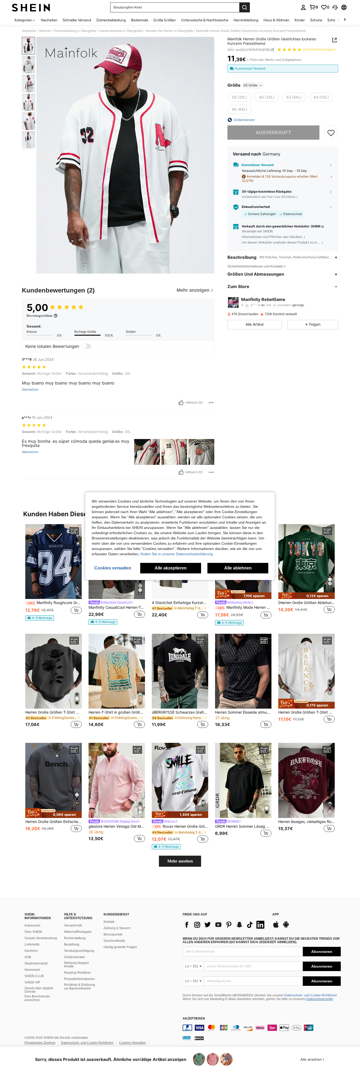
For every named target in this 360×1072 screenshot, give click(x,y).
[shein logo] (31, 7)
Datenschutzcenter (319, 999)
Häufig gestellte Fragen (120, 947)
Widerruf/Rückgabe (78, 932)
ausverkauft (273, 132)
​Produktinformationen (79, 979)
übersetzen (30, 389)
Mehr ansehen (180, 861)
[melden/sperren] (211, 402)
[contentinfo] (262, 1028)
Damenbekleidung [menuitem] (111, 20)
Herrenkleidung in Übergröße (75, 31)
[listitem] (53, 574)
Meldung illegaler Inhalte (76, 964)
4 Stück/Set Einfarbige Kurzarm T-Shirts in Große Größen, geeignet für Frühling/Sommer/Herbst (180, 603)
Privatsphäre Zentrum (40, 1043)
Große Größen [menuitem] (164, 20)
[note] (39, 618)
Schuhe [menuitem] (316, 20)
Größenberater (74, 957)
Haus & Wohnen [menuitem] (276, 20)
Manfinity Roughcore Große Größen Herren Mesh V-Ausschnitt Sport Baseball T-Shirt (54, 603)
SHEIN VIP (32, 982)
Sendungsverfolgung (79, 951)
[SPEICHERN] (331, 132)
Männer (45, 31)
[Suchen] (244, 7)
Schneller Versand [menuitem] (77, 20)
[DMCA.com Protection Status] (199, 1038)
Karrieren (31, 951)
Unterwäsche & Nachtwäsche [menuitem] (204, 20)
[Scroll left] (338, 20)
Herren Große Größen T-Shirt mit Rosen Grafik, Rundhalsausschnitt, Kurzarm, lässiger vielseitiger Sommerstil (53, 712)
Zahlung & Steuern (117, 928)
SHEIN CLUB (34, 976)
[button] (335, 7)
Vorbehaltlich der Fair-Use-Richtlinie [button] (268, 197)
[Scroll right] (345, 20)
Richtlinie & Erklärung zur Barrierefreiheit (79, 986)
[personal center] (303, 7)
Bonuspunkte (113, 934)
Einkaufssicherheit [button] (256, 207)
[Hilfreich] (181, 402)
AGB (28, 957)
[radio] (239, 97)
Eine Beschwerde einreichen (37, 998)
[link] (313, 7)
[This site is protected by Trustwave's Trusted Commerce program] (187, 1038)
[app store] (276, 927)
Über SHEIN (33, 932)
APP (275, 914)
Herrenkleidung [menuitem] (245, 20)
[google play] (286, 927)
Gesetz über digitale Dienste (39, 990)
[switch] (86, 346)
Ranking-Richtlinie (77, 972)
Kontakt (109, 922)
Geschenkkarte (114, 941)
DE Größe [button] (250, 85)
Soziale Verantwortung (41, 938)
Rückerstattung (75, 938)
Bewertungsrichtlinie (39, 316)
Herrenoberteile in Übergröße (120, 31)
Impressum (32, 925)
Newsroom (32, 970)
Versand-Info (73, 925)
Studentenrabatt (36, 963)
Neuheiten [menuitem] (49, 20)
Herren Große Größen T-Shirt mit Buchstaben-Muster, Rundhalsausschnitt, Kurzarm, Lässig (306, 712)
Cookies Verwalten (132, 1043)
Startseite (29, 31)
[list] (225, 925)
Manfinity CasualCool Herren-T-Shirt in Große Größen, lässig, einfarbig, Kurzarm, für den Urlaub (117, 607)
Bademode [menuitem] (139, 20)
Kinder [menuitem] (300, 20)
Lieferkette (32, 944)
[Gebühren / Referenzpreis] (247, 60)
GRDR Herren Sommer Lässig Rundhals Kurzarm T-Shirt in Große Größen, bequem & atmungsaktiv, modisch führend (243, 826)
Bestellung (71, 944)
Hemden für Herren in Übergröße (169, 31)
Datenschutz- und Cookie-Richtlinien (310, 995)
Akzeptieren (194, 1018)
